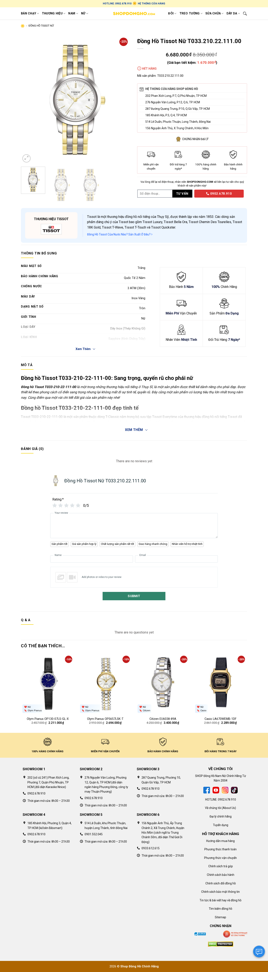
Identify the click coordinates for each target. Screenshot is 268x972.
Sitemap (220, 917)
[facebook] (206, 789)
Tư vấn (182, 193)
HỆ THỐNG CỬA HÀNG (151, 3)
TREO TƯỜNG (189, 13)
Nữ (83, 13)
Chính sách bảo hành (220, 874)
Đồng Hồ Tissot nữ (41, 25)
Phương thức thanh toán (220, 849)
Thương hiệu (52, 13)
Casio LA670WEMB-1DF (220, 719)
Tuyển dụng (220, 825)
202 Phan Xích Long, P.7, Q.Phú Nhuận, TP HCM (176, 95)
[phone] (192, 193)
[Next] (123, 99)
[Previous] (28, 99)
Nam (71, 13)
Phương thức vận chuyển (220, 858)
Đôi (171, 13)
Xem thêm (134, 430)
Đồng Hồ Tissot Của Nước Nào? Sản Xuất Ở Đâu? (119, 234)
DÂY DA (232, 13)
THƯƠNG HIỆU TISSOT (51, 219)
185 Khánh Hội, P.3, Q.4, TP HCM (166, 115)
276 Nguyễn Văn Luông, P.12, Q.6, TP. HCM (172, 102)
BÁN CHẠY (28, 13)
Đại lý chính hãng (221, 816)
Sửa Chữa (213, 13)
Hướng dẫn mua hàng (220, 841)
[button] (26, 158)
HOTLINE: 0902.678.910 (117, 3)
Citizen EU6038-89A (162, 719)
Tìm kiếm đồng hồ (220, 908)
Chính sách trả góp (220, 866)
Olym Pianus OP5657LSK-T (105, 719)
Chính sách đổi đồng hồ (220, 883)
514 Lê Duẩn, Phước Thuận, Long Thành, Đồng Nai (178, 121)
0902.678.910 (220, 193)
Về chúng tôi (213, 808)
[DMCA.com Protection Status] (220, 943)
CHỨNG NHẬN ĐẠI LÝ (195, 139)
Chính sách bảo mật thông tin (220, 891)
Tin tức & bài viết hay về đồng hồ (220, 900)
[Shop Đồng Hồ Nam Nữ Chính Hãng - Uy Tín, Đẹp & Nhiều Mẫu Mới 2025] (134, 13)
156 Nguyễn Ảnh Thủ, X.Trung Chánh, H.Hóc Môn (177, 128)
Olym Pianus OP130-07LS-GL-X (48, 719)
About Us (229, 808)
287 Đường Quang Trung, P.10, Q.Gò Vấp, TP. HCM (177, 108)
